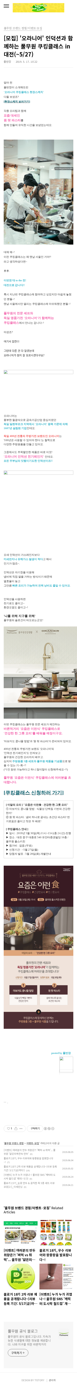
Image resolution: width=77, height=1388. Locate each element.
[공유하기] (15, 1128)
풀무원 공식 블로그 (23, 1330)
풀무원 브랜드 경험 (14, 1143)
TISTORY (39, 1380)
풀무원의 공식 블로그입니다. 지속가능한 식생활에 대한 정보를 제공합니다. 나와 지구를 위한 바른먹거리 (29, 1340)
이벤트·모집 (32, 1143)
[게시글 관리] (21, 1128)
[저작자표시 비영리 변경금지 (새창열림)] (48, 1128)
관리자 (52, 1380)
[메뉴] (6, 6)
